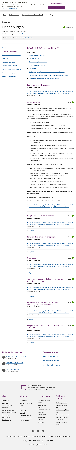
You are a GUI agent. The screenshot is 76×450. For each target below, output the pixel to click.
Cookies (50, 436)
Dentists (22, 408)
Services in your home (26, 403)
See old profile (29, 38)
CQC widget (41, 422)
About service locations (50, 356)
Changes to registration (62, 415)
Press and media (6, 417)
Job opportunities (47, 441)
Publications (5, 415)
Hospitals (22, 413)
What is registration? (61, 403)
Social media (41, 417)
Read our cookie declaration (10, 8)
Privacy (25, 441)
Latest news (41, 412)
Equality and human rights (9, 412)
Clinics (21, 405)
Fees (57, 412)
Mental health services (26, 418)
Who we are (5, 400)
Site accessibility (11, 436)
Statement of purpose (62, 417)
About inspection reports (51, 365)
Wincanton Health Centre (14, 363)
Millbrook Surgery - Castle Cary (16, 356)
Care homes (23, 400)
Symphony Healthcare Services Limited (32, 15)
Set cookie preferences (56, 3)
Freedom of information (62, 436)
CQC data (40, 419)
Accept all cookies (56, 7)
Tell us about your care (34, 385)
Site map (27, 436)
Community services (25, 415)
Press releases (42, 414)
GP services (23, 410)
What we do (5, 403)
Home (4, 15)
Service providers (24, 420)
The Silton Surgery (12, 369)
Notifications (59, 420)
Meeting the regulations (62, 410)
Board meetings (6, 420)
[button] (68, 27)
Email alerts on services (44, 410)
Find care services (14, 15)
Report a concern (34, 441)
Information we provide (51, 361)
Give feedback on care (8, 410)
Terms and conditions (39, 436)
